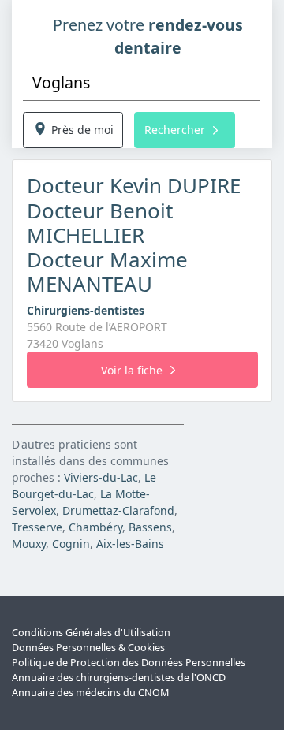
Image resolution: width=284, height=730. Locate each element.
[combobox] (141, 83)
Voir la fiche (132, 370)
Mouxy (29, 543)
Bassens (150, 527)
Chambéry (95, 527)
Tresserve (37, 527)
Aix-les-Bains (130, 543)
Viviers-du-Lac (101, 477)
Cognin (71, 543)
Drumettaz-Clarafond (118, 510)
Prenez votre (148, 36)
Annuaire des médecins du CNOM (90, 692)
